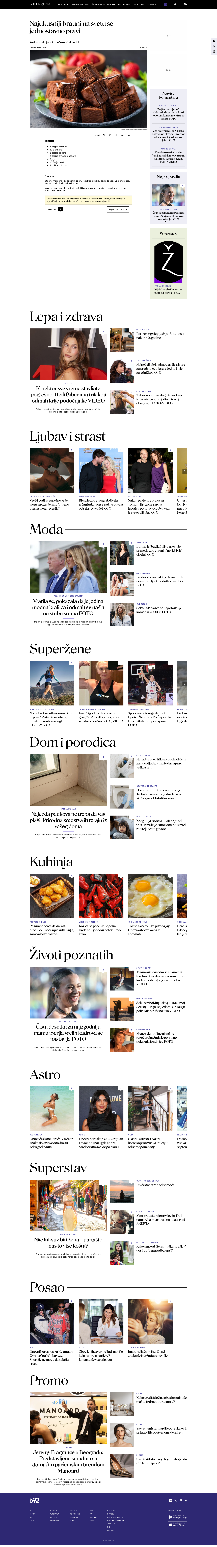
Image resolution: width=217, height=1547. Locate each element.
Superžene (111, 4)
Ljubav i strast (77, 4)
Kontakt (110, 1530)
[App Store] (177, 1525)
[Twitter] (176, 1500)
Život (32, 1520)
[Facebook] (170, 1500)
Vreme (93, 1520)
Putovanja (54, 1514)
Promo (68, 1447)
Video (92, 1511)
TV (91, 1514)
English (93, 1517)
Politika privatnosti (115, 1520)
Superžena (54, 1520)
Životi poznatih (98, 4)
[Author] (168, 262)
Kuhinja (135, 4)
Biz (31, 1517)
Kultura (53, 1517)
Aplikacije (111, 1524)
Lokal (72, 1520)
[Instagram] (181, 1500)
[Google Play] (177, 1517)
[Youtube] (186, 1500)
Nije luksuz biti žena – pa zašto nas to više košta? (168, 291)
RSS (108, 1527)
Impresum (111, 1514)
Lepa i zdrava (63, 4)
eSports (73, 1511)
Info (31, 1511)
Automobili (74, 1517)
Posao (33, 1347)
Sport (32, 1514)
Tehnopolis (75, 1514)
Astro (143, 4)
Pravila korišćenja (115, 1517)
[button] (165, 221)
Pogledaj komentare (118, 209)
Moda (87, 4)
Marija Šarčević (162, 286)
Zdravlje (54, 1511)
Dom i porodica (124, 4)
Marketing (111, 1511)
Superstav (151, 4)
